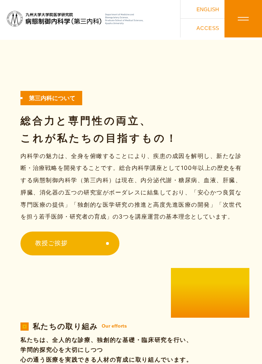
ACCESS (207, 28)
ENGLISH (207, 9)
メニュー (243, 18)
